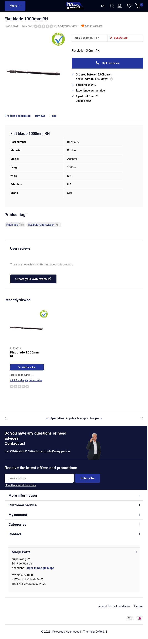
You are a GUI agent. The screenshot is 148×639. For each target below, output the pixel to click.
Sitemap (138, 606)
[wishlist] (129, 6)
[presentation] (7, 418)
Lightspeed (74, 631)
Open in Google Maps (40, 568)
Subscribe (88, 478)
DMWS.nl (101, 631)
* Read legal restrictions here (20, 485)
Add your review (67, 26)
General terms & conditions (114, 606)
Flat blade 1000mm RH (24, 354)
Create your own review (31, 279)
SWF (15, 26)
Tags (53, 115)
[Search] (112, 6)
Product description (18, 115)
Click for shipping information (26, 380)
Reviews (40, 115)
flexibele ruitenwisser (44, 224)
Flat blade (15, 224)
